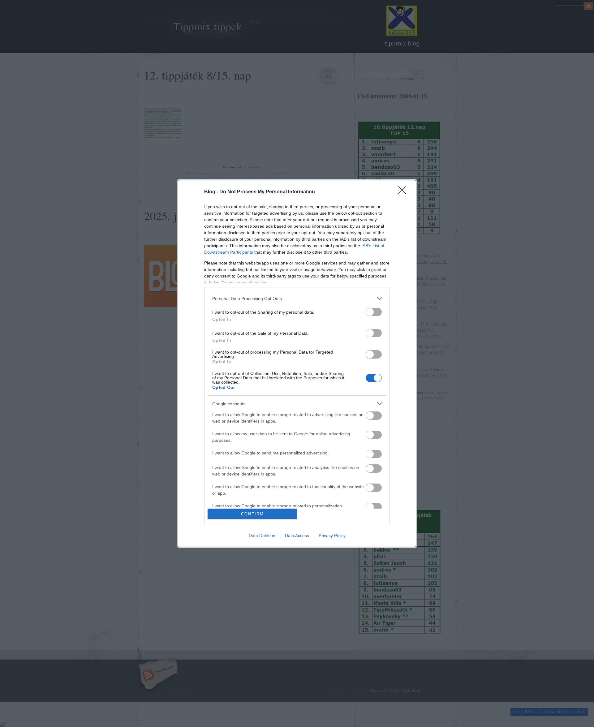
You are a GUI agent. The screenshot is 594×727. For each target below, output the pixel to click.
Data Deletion (262, 535)
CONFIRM (252, 514)
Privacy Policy (332, 535)
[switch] (374, 312)
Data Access (297, 535)
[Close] (404, 192)
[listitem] (297, 298)
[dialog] (297, 363)
